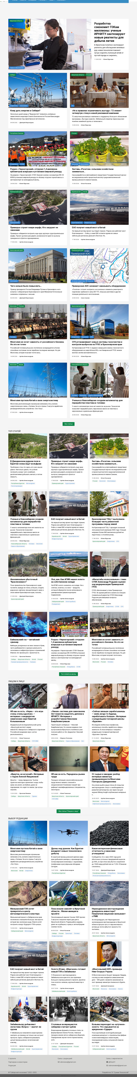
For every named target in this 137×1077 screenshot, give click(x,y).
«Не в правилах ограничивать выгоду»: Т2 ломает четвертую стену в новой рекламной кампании (97, 111)
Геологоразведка (16, 486)
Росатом (90, 281)
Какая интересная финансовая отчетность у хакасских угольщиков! (107, 851)
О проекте (12, 1058)
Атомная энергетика (78, 281)
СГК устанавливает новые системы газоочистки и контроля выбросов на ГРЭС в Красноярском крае (97, 343)
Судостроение (14, 222)
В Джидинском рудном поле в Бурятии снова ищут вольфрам (25, 462)
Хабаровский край (58, 601)
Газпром (33, 662)
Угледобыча (14, 164)
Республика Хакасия (16, 133)
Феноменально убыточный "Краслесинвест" (23, 580)
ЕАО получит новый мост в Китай (88, 227)
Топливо (13, 337)
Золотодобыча (70, 601)
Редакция (12, 1065)
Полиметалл (56, 604)
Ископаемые (85, 164)
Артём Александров (26, 242)
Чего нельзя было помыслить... (26, 286)
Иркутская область (16, 21)
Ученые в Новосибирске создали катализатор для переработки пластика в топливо (97, 401)
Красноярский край (16, 250)
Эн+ (82, 741)
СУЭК (22, 164)
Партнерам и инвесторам (17, 1062)
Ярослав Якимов (25, 656)
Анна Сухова (85, 298)
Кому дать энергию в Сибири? (25, 110)
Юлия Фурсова (108, 59)
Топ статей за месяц (68, 674)
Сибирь (12, 75)
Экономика (23, 105)
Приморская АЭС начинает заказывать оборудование (99, 286)
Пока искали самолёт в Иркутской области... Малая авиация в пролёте (68, 911)
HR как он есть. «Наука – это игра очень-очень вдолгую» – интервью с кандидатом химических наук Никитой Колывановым (26, 716)
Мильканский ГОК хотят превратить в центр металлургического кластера (24, 911)
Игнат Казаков (86, 183)
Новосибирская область (80, 364)
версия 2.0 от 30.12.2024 (68, 1075)
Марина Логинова (66, 738)
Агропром (55, 1049)
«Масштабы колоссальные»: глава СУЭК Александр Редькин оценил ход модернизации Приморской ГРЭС (109, 583)
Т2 (72, 105)
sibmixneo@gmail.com (68, 1062)
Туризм (34, 796)
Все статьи (69, 424)
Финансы (104, 989)
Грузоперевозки (77, 222)
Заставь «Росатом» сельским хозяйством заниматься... (106, 462)
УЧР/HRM (35, 741)
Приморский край (16, 191)
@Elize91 (112, 1062)
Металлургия (30, 483)
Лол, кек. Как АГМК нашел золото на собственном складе (68, 580)
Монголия (13, 306)
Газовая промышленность (19, 662)
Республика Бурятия (17, 483)
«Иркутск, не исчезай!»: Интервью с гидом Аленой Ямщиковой (27, 775)
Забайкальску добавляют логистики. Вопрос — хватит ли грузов (25, 1027)
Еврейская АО (76, 191)
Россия (88, 75)
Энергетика (14, 105)
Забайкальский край (58, 991)
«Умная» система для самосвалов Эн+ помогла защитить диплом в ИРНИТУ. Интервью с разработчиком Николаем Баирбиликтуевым (68, 716)
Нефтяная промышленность (102, 804)
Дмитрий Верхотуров (26, 122)
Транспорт (68, 933)
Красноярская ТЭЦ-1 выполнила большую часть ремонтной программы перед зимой (108, 521)
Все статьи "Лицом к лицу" (68, 811)
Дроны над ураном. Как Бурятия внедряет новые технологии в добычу (67, 851)
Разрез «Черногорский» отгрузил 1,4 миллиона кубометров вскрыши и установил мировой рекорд (36, 170)
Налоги (120, 989)
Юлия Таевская (24, 738)
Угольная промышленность (102, 875)
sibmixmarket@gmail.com (118, 1065)
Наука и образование (17, 67)
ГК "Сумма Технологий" (120, 1072)
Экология (75, 164)
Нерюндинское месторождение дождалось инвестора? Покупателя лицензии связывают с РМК (109, 912)
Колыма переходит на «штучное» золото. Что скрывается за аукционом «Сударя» (108, 1027)
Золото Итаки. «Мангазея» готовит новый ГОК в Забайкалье (68, 970)
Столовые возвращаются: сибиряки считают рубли (64, 1025)
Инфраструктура (90, 222)
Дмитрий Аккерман (107, 986)
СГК (91, 337)
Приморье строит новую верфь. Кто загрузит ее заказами (67, 462)
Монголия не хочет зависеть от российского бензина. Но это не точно (107, 642)
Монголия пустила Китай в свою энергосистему (34, 400)
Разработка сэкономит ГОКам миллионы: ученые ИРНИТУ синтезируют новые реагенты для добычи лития (109, 32)
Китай (85, 191)
